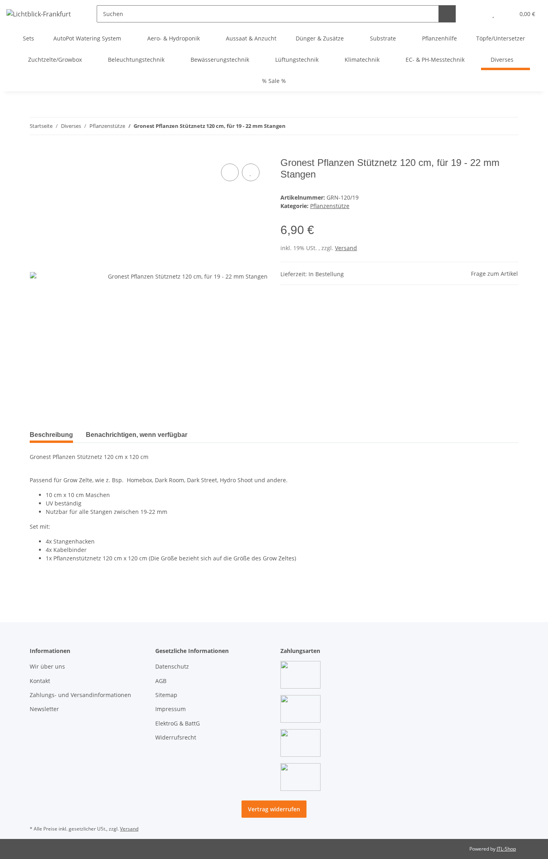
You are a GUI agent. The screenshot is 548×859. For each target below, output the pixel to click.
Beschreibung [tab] (51, 434)
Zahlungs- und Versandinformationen (80, 695)
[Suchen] (447, 13)
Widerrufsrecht (175, 737)
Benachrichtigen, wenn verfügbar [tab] (136, 434)
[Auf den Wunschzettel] (251, 172)
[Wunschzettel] (493, 14)
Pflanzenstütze (329, 206)
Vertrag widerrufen (274, 809)
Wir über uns (47, 666)
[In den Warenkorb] (36, 152)
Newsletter (44, 709)
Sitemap (166, 695)
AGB (160, 681)
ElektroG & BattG (177, 723)
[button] (477, 14)
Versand (346, 248)
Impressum (170, 709)
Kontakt (40, 681)
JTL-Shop (506, 848)
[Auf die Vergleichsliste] (230, 172)
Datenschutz (172, 666)
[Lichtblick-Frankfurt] (38, 14)
